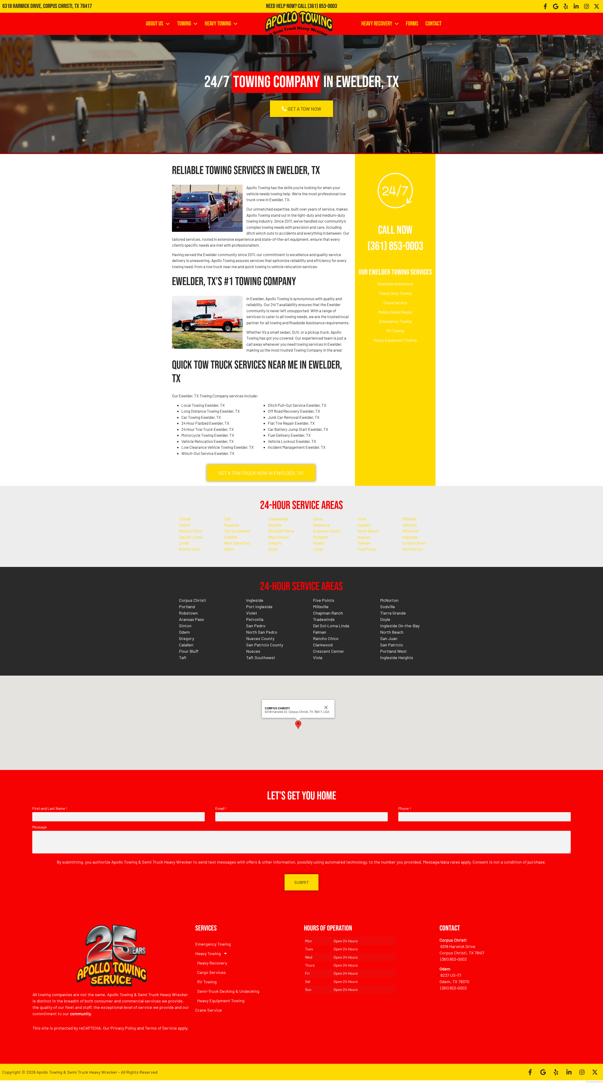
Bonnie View (189, 549)
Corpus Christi (414, 542)
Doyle (273, 549)
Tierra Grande (393, 612)
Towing (184, 23)
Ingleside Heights (396, 657)
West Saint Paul (237, 542)
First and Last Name (49, 808)
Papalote (231, 525)
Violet (251, 612)
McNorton (410, 530)
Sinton (184, 525)
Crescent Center (327, 530)
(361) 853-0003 (322, 6)
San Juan (388, 638)
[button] (298, 724)
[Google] (556, 6)
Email (220, 808)
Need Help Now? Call (287, 6)
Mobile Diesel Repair (395, 312)
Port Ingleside (259, 606)
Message (39, 827)
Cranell (185, 518)
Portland (320, 537)
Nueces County (260, 638)
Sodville (230, 537)
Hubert (319, 542)
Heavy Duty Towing (395, 293)
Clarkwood (323, 644)
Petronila (254, 619)
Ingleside (410, 537)
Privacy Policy (123, 1028)
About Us (154, 23)
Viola (362, 518)
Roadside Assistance (395, 283)
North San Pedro (261, 632)
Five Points (367, 549)
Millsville (409, 518)
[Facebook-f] (545, 6)
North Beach (368, 530)
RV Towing (395, 330)
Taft (227, 518)
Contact (433, 23)
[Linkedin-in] (576, 6)
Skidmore (321, 525)
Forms (412, 23)
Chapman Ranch (328, 612)
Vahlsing (409, 525)
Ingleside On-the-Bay (400, 625)
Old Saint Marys (281, 530)
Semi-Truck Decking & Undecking (228, 991)
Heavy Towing (218, 23)
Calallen (364, 525)
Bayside (275, 525)
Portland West (393, 651)
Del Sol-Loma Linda (331, 625)
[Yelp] (566, 6)
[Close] (326, 707)
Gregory (275, 542)
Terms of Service (161, 1028)
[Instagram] (587, 6)
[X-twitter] (597, 6)
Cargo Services (211, 972)
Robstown (188, 612)
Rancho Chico (190, 530)
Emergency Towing (395, 321)
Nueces (364, 537)
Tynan (318, 549)
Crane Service (395, 302)
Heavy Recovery (376, 23)
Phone (404, 808)
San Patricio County (264, 644)
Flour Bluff (188, 651)
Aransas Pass (191, 619)
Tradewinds (278, 518)
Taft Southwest (237, 530)
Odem (229, 549)
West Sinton (278, 537)
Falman (364, 542)
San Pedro (255, 625)
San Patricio (412, 549)
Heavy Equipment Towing (395, 340)
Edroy (318, 518)
